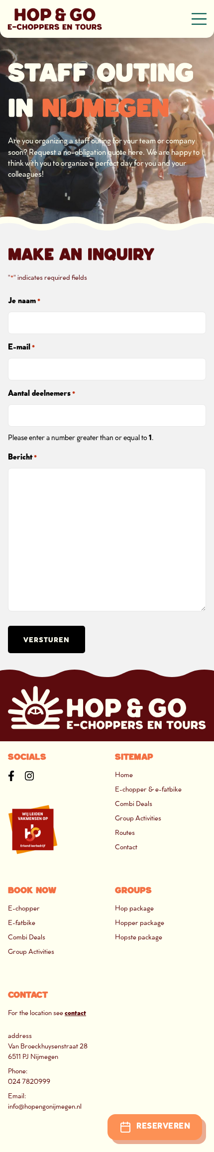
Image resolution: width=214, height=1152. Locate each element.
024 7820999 (29, 1082)
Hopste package (138, 937)
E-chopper (24, 909)
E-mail (21, 348)
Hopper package (139, 923)
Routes (125, 833)
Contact (126, 847)
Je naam (24, 301)
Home (124, 775)
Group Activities (138, 818)
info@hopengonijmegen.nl (45, 1107)
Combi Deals (133, 804)
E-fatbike (21, 923)
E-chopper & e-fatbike (148, 790)
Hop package (134, 909)
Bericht (22, 458)
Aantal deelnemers (41, 394)
